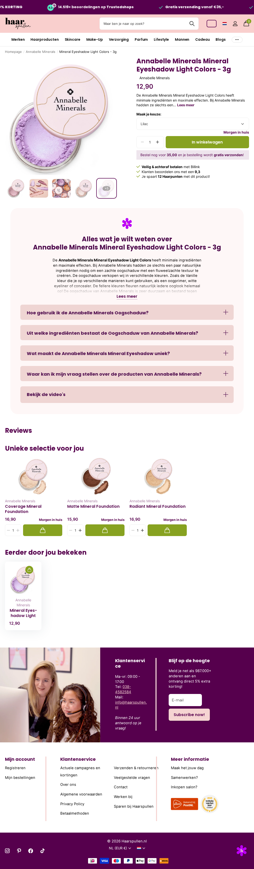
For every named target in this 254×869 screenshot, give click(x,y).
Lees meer (185, 105)
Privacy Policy (72, 804)
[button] (158, 142)
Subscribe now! (189, 715)
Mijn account (20, 759)
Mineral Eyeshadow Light (23, 613)
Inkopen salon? (184, 787)
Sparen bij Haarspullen (134, 806)
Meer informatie (190, 759)
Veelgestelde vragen (132, 777)
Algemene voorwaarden (81, 794)
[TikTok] (42, 850)
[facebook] (30, 850)
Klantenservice (78, 759)
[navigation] (16, 188)
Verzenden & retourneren (136, 768)
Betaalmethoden (74, 813)
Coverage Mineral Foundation (23, 509)
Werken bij (123, 797)
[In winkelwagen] (42, 530)
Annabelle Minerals (40, 52)
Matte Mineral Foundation (93, 506)
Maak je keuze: (148, 114)
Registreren (15, 768)
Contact (120, 787)
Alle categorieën (18, 39)
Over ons (68, 784)
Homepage (13, 52)
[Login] (235, 23)
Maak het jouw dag (187, 768)
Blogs (220, 39)
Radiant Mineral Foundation (157, 506)
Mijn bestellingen (20, 777)
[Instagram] (7, 850)
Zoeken (192, 23)
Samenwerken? (184, 777)
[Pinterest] (19, 850)
